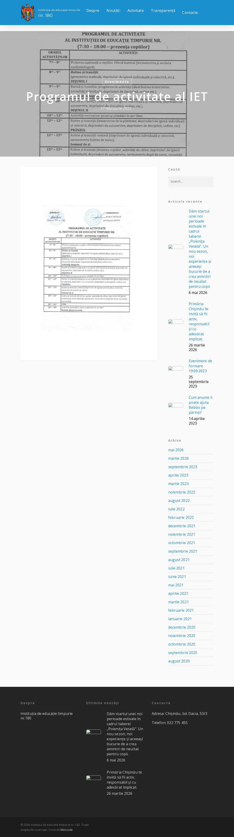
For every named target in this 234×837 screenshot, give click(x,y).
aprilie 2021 (178, 593)
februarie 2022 (181, 517)
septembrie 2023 (182, 466)
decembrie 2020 (181, 627)
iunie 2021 (177, 576)
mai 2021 (176, 585)
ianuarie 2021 (180, 618)
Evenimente (117, 81)
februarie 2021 (181, 610)
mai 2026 (176, 449)
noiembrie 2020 (181, 635)
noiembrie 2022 (181, 492)
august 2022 (179, 500)
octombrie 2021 (181, 542)
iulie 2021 (176, 568)
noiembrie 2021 (181, 534)
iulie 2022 (176, 509)
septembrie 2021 (182, 551)
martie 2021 (178, 601)
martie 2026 (178, 458)
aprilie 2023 (178, 475)
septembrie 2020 (182, 652)
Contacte (190, 12)
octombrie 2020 (181, 644)
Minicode (67, 830)
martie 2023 (178, 483)
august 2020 (179, 661)
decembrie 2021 (181, 525)
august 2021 (179, 559)
